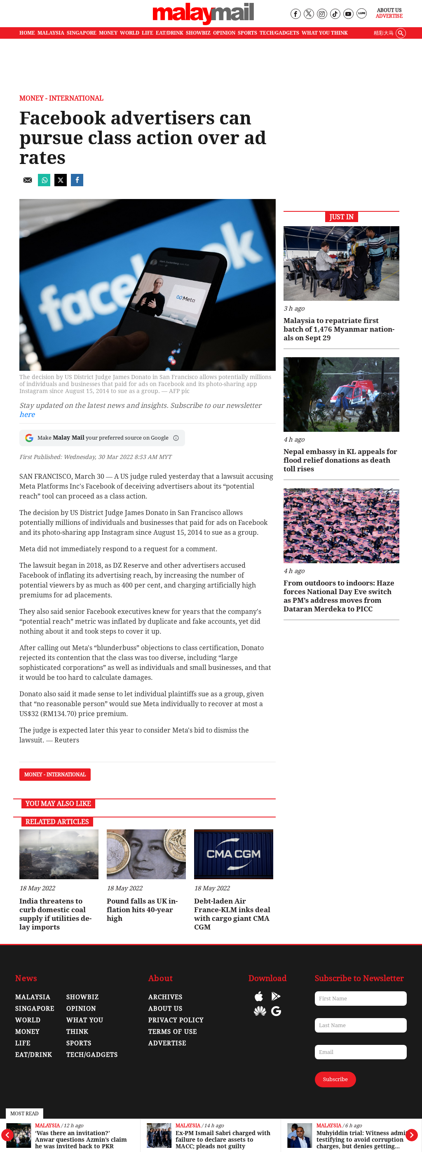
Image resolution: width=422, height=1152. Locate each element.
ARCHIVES (165, 997)
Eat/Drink (33, 1054)
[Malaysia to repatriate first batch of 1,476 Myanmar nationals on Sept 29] (341, 263)
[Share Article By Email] (27, 184)
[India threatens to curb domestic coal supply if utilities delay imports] (58, 854)
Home (27, 33)
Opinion (81, 1008)
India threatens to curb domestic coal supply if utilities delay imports (55, 914)
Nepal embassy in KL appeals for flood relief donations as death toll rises (340, 460)
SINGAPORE (81, 33)
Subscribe (335, 1079)
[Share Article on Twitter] (60, 184)
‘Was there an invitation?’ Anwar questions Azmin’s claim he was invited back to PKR (81, 1140)
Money (27, 1031)
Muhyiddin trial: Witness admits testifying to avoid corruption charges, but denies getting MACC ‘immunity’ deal (363, 1140)
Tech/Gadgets (92, 1054)
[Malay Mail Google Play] (276, 1002)
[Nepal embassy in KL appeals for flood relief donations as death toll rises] (341, 394)
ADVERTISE (167, 1043)
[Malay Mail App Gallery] (260, 1017)
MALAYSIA (51, 33)
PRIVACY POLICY (176, 1020)
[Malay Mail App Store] (259, 1002)
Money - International (61, 98)
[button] (176, 438)
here (27, 414)
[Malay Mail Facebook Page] (295, 14)
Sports (78, 1043)
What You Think (325, 33)
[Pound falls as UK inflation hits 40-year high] (146, 854)
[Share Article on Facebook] (77, 184)
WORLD (129, 33)
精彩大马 (384, 33)
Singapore (34, 1008)
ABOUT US (165, 1008)
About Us (389, 10)
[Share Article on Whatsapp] (44, 184)
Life (22, 1043)
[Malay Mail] (203, 23)
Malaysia (47, 1126)
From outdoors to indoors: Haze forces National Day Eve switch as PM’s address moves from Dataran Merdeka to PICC (339, 596)
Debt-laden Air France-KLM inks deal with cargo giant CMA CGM (232, 914)
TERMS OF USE (172, 1031)
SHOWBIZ (198, 33)
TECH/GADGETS (279, 33)
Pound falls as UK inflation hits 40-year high (142, 910)
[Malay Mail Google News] (276, 1017)
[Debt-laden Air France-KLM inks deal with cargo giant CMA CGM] (233, 854)
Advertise (389, 16)
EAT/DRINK (169, 33)
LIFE (147, 33)
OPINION (224, 33)
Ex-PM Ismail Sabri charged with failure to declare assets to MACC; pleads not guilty (223, 1140)
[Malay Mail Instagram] (322, 14)
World (28, 1020)
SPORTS (247, 33)
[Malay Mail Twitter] (309, 14)
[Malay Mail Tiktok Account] (335, 14)
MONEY (108, 33)
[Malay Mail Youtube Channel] (348, 14)
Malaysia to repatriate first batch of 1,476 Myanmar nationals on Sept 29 (339, 329)
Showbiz (82, 997)
